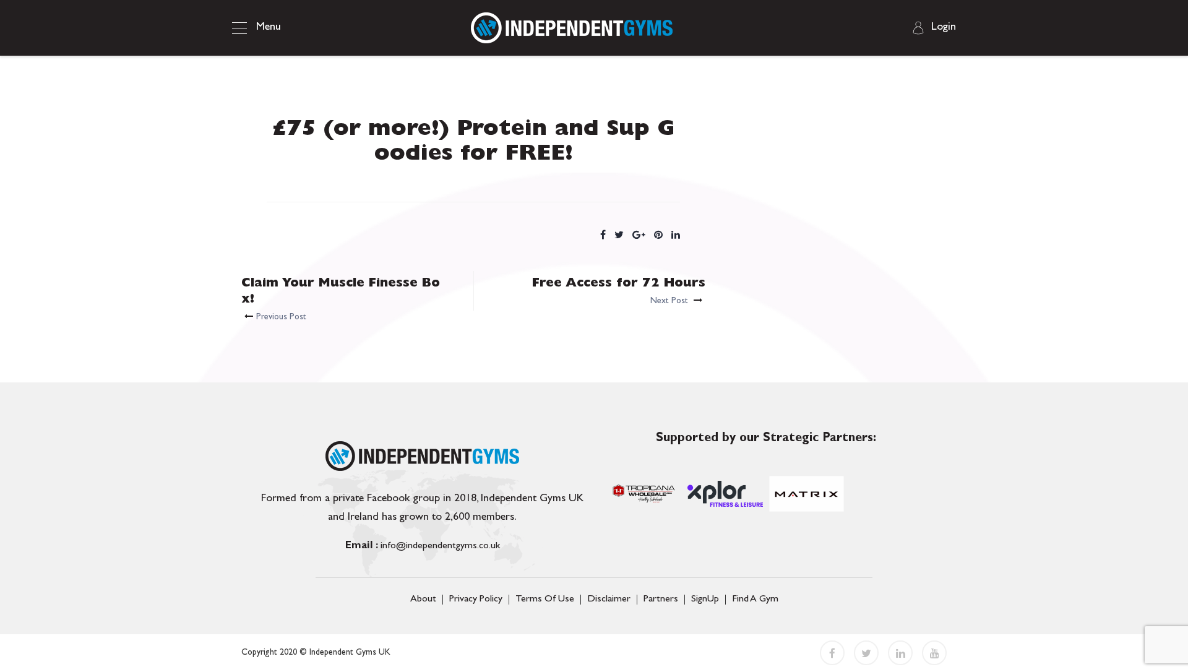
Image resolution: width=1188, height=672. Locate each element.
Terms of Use (544, 600)
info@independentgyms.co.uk (422, 546)
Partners (661, 600)
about (423, 600)
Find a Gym (755, 600)
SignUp (705, 600)
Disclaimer (609, 600)
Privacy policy (475, 600)
